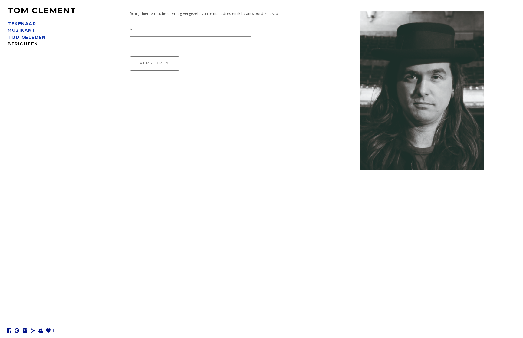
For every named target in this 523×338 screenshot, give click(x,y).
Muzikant (22, 30)
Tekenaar (22, 23)
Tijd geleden (27, 37)
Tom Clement (42, 10)
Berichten (23, 44)
